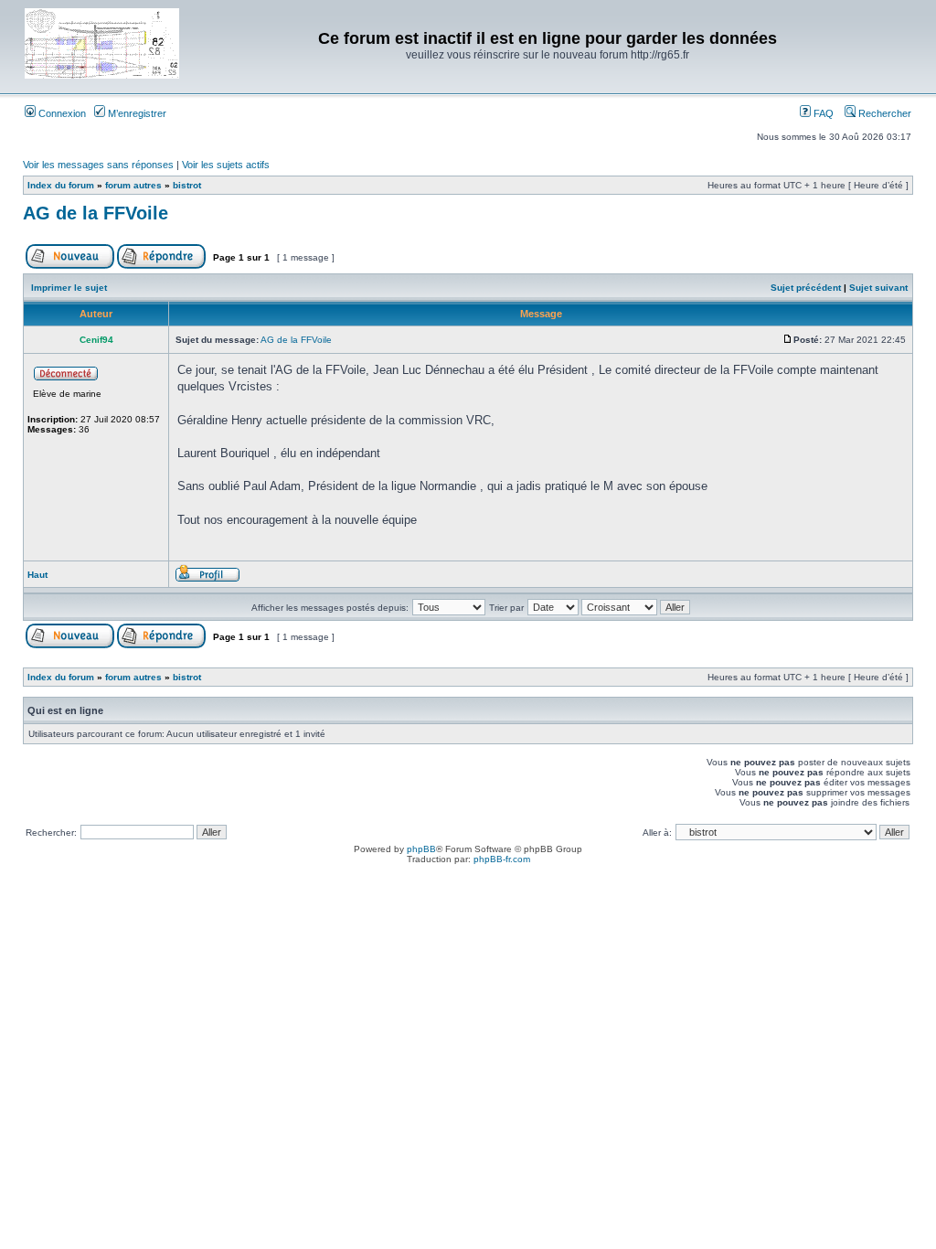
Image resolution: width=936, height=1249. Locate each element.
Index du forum (60, 185)
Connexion (61, 113)
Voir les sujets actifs (226, 164)
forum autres (133, 185)
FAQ (822, 113)
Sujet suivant (878, 288)
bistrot (187, 185)
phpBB (421, 849)
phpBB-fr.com (501, 859)
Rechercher (883, 113)
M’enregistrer (135, 113)
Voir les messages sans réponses (98, 164)
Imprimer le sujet (69, 288)
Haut (37, 575)
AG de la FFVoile (95, 213)
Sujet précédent (806, 288)
